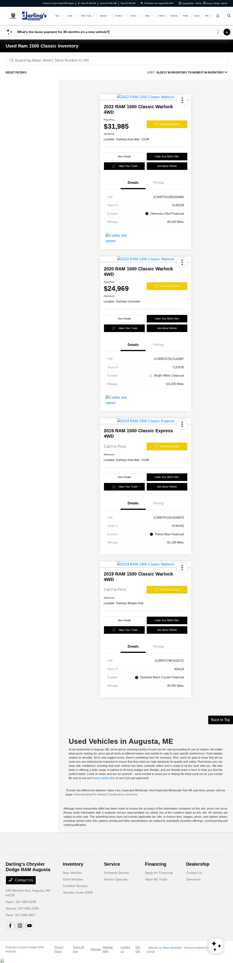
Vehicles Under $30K (78, 892)
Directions (193, 879)
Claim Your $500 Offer (167, 156)
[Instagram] (19, 925)
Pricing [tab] (158, 182)
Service (112, 864)
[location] (141, 3)
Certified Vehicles (75, 886)
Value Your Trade (128, 166)
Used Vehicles (73, 879)
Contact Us (23, 880)
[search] (229, 16)
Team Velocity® (172, 947)
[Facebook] (10, 925)
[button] (182, 100)
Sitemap (96, 949)
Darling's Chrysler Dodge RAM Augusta (25, 949)
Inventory (73, 864)
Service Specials (116, 879)
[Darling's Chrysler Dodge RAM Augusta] (26, 16)
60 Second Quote (169, 124)
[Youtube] (29, 925)
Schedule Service (116, 873)
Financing (155, 864)
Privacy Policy (58, 949)
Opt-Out (138, 949)
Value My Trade (156, 879)
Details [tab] (133, 182)
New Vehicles (72, 873)
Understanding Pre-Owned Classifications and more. (105, 794)
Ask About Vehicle (167, 166)
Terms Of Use (78, 949)
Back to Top (220, 720)
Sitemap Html (108, 949)
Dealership (197, 864)
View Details (124, 156)
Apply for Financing (159, 873)
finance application (103, 778)
